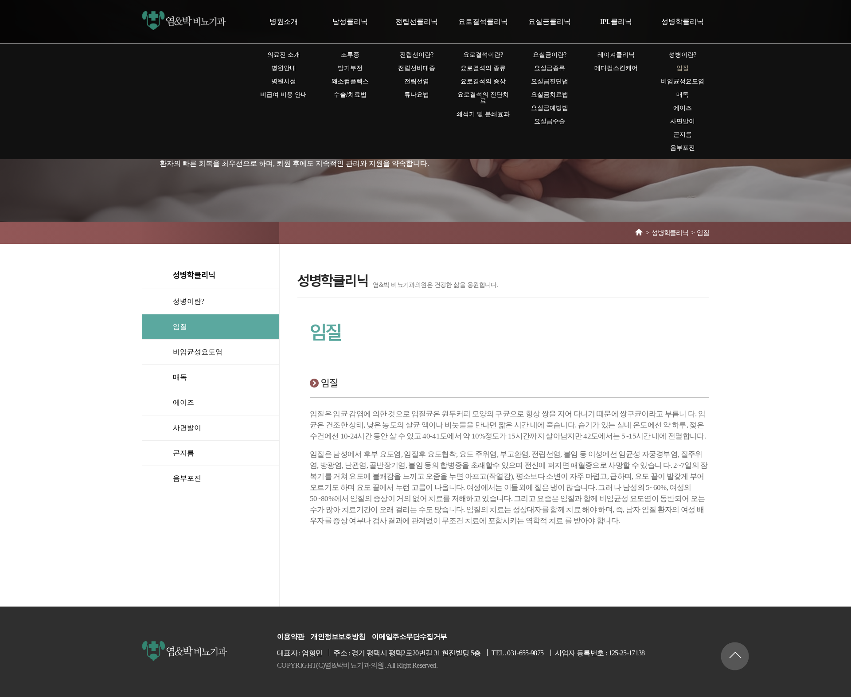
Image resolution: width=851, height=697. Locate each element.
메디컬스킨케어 (616, 68)
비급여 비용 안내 (283, 94)
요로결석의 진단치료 (483, 97)
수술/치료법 (350, 94)
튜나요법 (416, 94)
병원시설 (283, 81)
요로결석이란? (483, 54)
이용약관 (290, 636)
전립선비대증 (416, 68)
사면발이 (682, 121)
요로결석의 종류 (483, 68)
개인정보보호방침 (338, 636)
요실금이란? (549, 54)
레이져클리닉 (616, 54)
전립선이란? (416, 54)
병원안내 (283, 68)
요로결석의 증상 (483, 81)
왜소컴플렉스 (350, 81)
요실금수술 (549, 121)
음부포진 (682, 148)
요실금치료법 (549, 94)
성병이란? (682, 54)
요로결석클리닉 (483, 21)
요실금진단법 (549, 81)
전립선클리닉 (416, 21)
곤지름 (682, 134)
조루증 (350, 54)
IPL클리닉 (616, 21)
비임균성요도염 (682, 81)
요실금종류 (549, 68)
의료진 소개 (283, 54)
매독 (682, 94)
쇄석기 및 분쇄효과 (483, 114)
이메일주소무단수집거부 (409, 636)
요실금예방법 (549, 108)
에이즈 (682, 108)
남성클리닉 (350, 21)
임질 (682, 68)
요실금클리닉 (549, 21)
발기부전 (350, 68)
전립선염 (416, 81)
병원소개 (283, 21)
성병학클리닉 (682, 21)
